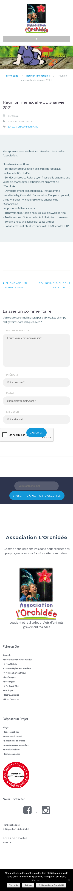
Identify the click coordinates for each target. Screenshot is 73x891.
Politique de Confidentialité (16, 829)
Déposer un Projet (15, 719)
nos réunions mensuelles (16, 745)
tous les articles (11, 732)
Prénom (12, 374)
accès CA (7, 842)
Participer (9, 690)
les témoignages (12, 754)
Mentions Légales (11, 824)
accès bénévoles (15, 838)
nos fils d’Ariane (11, 749)
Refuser (28, 885)
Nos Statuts (11, 664)
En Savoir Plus (12, 686)
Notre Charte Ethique (16, 672)
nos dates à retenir (13, 736)
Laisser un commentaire (23, 126)
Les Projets (9, 681)
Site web (12, 411)
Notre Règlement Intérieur (18, 668)
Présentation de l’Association (18, 659)
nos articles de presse (14, 740)
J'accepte (13, 885)
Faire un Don (12, 646)
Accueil (6, 655)
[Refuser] (68, 880)
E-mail (10, 393)
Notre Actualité (11, 694)
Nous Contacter (11, 699)
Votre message (17, 330)
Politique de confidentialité (51, 885)
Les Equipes (10, 677)
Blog (5, 727)
